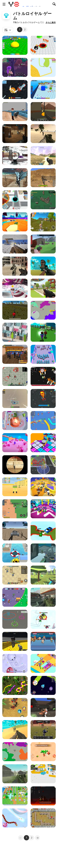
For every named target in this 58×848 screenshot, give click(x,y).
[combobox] (7, 30)
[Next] (37, 837)
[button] (51, 22)
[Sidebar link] (4, 4)
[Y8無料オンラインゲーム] (14, 4)
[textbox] (7, 30)
